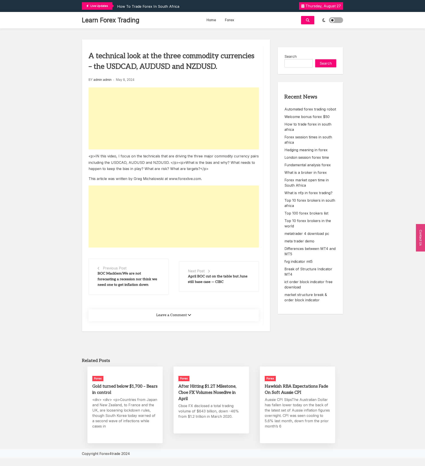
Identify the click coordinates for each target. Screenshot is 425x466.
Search (290, 56)
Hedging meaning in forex (306, 150)
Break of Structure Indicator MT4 (308, 272)
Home (211, 20)
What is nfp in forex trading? (308, 193)
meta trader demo (299, 241)
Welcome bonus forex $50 (307, 116)
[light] (330, 20)
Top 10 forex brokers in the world (307, 223)
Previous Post (114, 268)
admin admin (102, 79)
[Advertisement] (174, 118)
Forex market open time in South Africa (306, 183)
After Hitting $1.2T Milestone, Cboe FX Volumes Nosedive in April (207, 392)
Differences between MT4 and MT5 (310, 251)
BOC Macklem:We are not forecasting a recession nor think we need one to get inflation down (127, 279)
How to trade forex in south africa (148, 6)
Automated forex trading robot (310, 109)
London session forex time (306, 157)
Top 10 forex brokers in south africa (309, 203)
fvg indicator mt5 (298, 261)
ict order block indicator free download (308, 284)
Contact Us (421, 237)
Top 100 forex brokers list (306, 213)
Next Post (196, 271)
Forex (229, 20)
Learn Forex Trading (110, 20)
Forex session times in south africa (308, 140)
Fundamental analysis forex (307, 165)
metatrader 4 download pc (306, 233)
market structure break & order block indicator (305, 297)
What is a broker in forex (305, 172)
